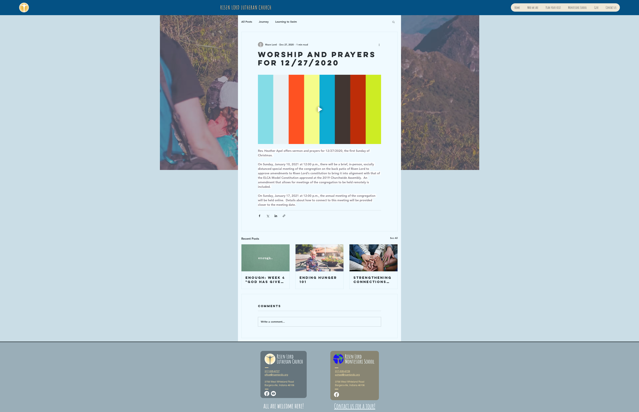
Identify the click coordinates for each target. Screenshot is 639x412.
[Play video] (319, 109)
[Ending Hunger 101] (320, 257)
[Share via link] (284, 215)
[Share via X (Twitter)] (267, 215)
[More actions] (379, 45)
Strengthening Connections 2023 (372, 279)
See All (394, 238)
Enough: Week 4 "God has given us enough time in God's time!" (265, 279)
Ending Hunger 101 (318, 279)
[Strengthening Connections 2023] (373, 257)
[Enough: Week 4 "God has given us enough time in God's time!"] (265, 257)
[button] (393, 21)
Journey (264, 21)
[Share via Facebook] (259, 215)
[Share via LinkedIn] (275, 215)
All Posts (246, 21)
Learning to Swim (286, 21)
